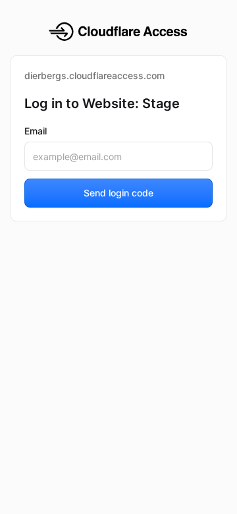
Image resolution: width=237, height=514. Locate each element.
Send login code (118, 192)
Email (35, 130)
